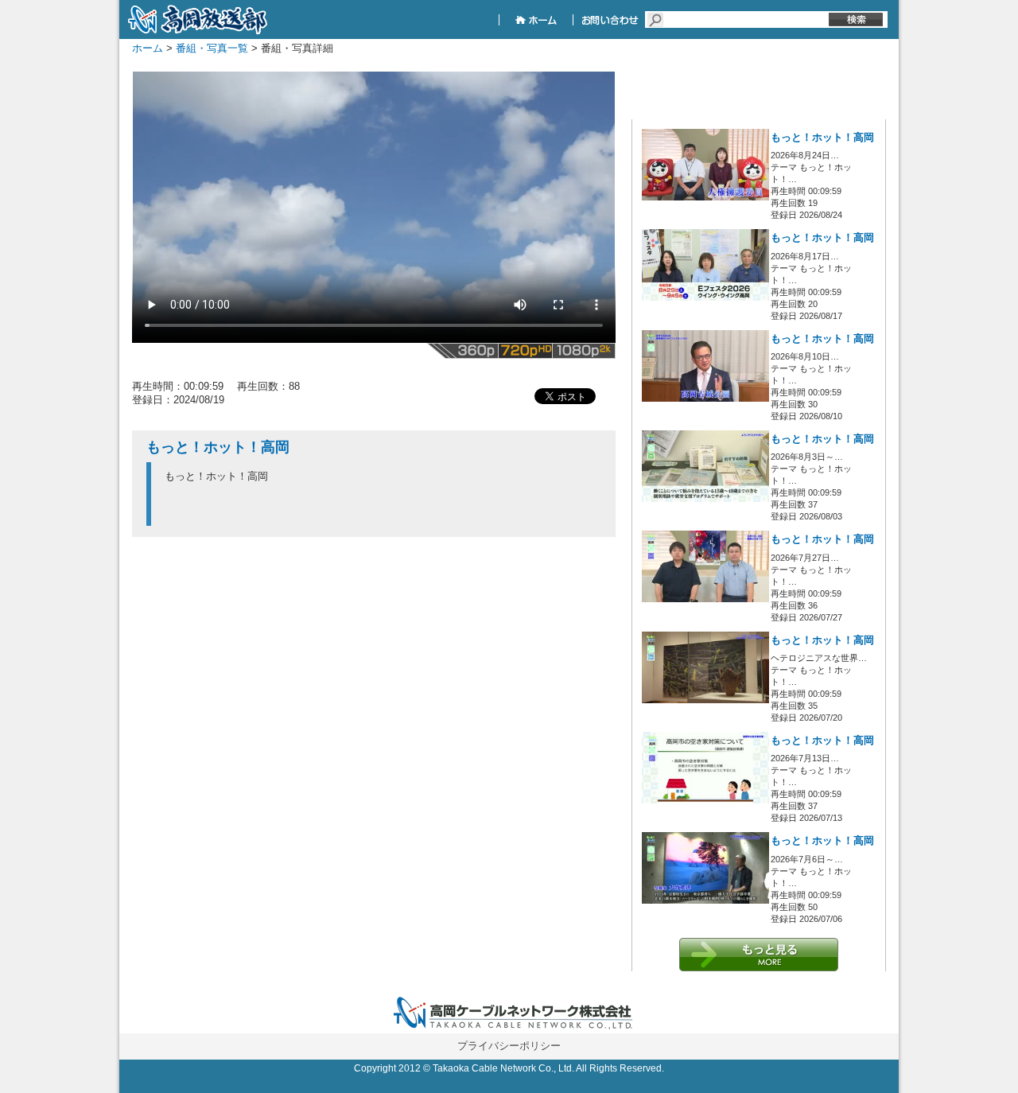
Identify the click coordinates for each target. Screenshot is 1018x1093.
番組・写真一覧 (212, 48)
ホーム (147, 48)
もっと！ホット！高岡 (822, 137)
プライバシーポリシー (509, 1046)
